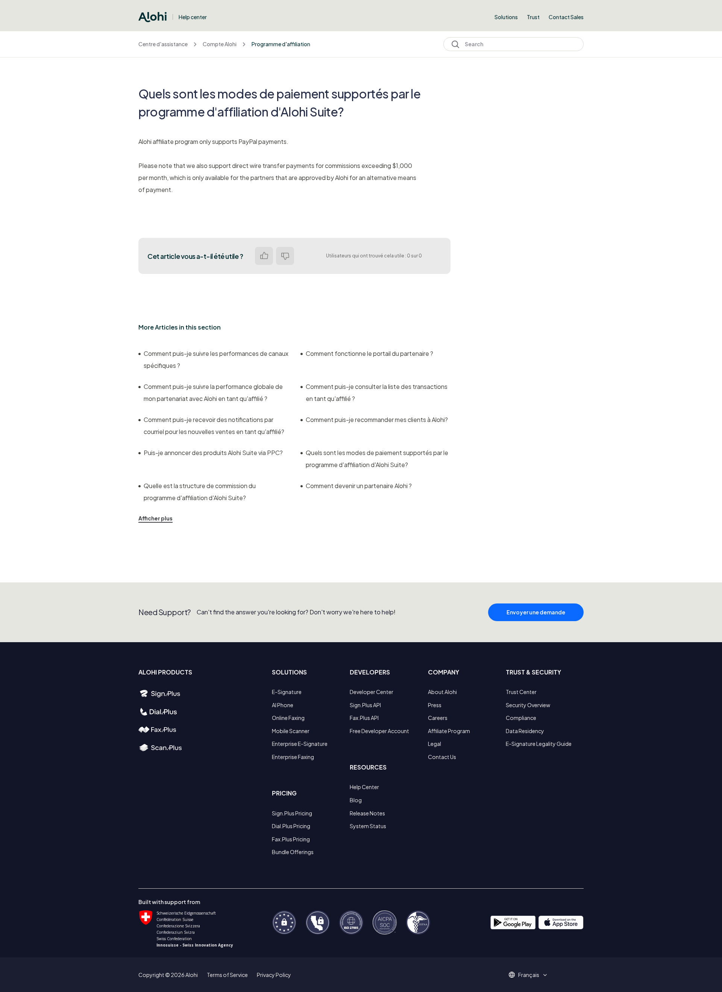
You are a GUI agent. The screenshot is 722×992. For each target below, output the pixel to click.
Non (285, 256)
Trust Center (521, 691)
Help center (193, 17)
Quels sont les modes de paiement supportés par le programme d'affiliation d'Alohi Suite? (377, 459)
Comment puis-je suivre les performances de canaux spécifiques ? (216, 359)
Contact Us (442, 756)
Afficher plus (155, 518)
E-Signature (287, 691)
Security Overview (528, 705)
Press (434, 705)
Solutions (506, 17)
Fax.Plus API (364, 717)
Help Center (364, 786)
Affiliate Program (449, 730)
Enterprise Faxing (293, 756)
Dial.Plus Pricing (291, 826)
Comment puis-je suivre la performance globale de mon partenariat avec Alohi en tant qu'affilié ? (213, 392)
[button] (531, 974)
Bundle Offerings (293, 851)
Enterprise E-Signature (300, 743)
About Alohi (442, 691)
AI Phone (282, 705)
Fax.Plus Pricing (291, 839)
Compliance (521, 717)
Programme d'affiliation (281, 44)
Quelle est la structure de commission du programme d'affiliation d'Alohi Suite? (200, 492)
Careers (437, 717)
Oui (264, 256)
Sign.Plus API (365, 705)
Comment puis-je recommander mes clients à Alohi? (377, 419)
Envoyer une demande (536, 612)
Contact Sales (566, 17)
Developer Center (371, 691)
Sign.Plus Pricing (292, 813)
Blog (356, 800)
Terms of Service (227, 974)
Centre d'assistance (163, 44)
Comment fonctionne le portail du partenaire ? (369, 353)
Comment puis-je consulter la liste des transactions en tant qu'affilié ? (376, 392)
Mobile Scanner (290, 730)
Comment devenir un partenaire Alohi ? (359, 486)
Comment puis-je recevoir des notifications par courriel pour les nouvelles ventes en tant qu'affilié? (214, 426)
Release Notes (367, 813)
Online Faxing (288, 717)
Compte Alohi (220, 44)
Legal (434, 743)
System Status (368, 826)
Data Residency (525, 730)
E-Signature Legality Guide (539, 743)
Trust (533, 17)
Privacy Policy (274, 974)
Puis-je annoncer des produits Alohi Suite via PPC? (213, 453)
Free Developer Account (379, 730)
